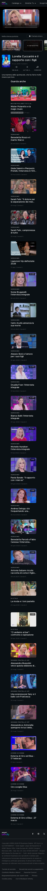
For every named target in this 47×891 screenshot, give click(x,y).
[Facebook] (33, 834)
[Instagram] (38, 834)
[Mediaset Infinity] (4, 3)
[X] (44, 834)
